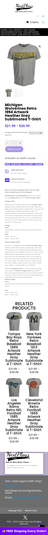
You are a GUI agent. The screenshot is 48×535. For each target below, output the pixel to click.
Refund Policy (31, 510)
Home (4, 30)
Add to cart (14, 149)
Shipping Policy (15, 510)
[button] (39, 46)
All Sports (15, 30)
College (31, 158)
